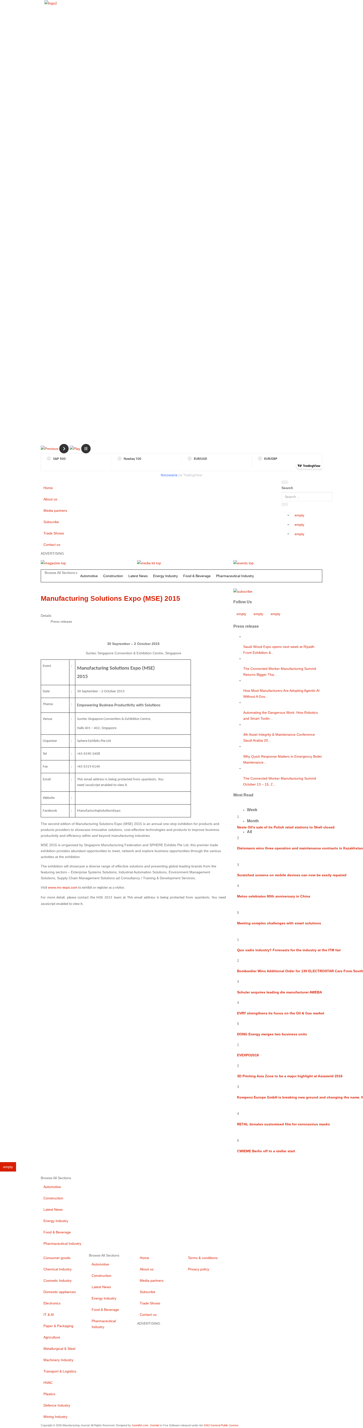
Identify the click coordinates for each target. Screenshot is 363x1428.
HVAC (48, 1383)
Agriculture (51, 1337)
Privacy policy (198, 1269)
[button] (49, 448)
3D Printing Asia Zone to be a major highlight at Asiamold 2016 (290, 1076)
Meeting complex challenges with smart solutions (279, 923)
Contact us (51, 545)
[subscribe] (242, 591)
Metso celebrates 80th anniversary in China (273, 896)
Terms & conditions (203, 1258)
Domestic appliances (59, 1292)
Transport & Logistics (59, 1371)
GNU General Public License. (221, 1425)
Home (48, 488)
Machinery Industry (58, 1360)
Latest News (138, 576)
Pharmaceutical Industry (235, 576)
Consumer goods (56, 1258)
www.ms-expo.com (62, 888)
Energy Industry (165, 576)
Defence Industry (56, 1405)
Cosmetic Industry (57, 1280)
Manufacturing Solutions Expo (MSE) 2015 (110, 598)
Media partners (55, 511)
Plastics (49, 1394)
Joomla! (154, 1425)
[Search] (285, 482)
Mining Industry (55, 1417)
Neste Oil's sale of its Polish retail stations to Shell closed (286, 827)
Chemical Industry (57, 1269)
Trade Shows (53, 533)
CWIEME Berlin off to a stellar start (266, 1151)
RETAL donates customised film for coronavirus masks (283, 1124)
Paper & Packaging (58, 1326)
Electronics (51, 1303)
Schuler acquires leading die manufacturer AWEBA (279, 992)
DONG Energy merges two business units (272, 1034)
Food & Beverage (197, 576)
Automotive (89, 576)
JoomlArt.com (140, 1425)
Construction (113, 576)
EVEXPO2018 (248, 1055)
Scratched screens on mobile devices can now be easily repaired (291, 875)
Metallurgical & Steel (59, 1349)
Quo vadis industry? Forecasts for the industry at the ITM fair (289, 950)
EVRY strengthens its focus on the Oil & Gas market (280, 1013)
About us (50, 499)
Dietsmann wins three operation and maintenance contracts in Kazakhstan (300, 848)
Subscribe (51, 522)
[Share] (285, 504)
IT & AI (48, 1315)
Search (287, 488)
